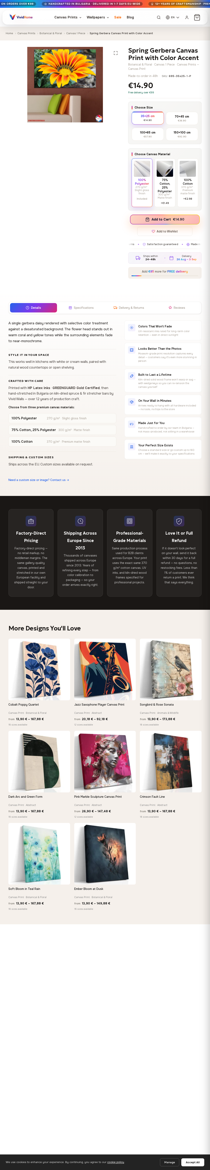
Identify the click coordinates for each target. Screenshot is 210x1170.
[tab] (33, 307)
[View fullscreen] (115, 53)
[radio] (148, 117)
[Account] (187, 17)
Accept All (193, 1162)
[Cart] (197, 17)
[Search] (159, 17)
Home (9, 33)
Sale (117, 17)
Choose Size (144, 107)
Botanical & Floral (51, 33)
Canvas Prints (66, 17)
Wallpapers (96, 17)
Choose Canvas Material (152, 154)
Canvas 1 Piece (75, 33)
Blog (130, 17)
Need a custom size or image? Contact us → (38, 480)
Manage (169, 1162)
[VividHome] (21, 17)
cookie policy (115, 1162)
